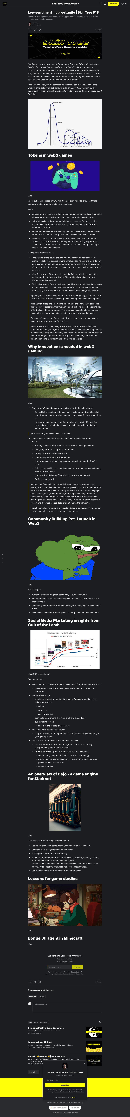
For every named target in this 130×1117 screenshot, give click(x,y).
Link (30, 196)
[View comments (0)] (35, 30)
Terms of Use (75, 1090)
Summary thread (35, 679)
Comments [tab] (32, 997)
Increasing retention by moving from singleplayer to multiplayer (50, 1045)
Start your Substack (60, 1108)
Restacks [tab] (41, 997)
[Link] (25, 155)
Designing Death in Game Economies (46, 1028)
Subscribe (113, 4)
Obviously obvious (40, 284)
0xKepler (36, 23)
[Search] (101, 4)
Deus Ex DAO (50, 1047)
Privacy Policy (80, 1092)
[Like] (30, 30)
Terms (68, 1102)
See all (32, 1072)
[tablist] (37, 997)
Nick (34, 274)
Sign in (123, 4)
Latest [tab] (36, 1022)
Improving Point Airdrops (40, 1042)
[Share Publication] (105, 4)
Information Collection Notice (64, 1092)
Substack (55, 1113)
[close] (84, 1063)
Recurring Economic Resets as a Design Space (44, 1031)
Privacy (62, 1102)
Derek (34, 258)
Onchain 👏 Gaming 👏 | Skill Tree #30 (46, 1056)
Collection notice (77, 1102)
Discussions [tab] (43, 1022)
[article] (65, 1032)
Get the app (75, 1108)
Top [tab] (30, 1022)
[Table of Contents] (2, 558)
